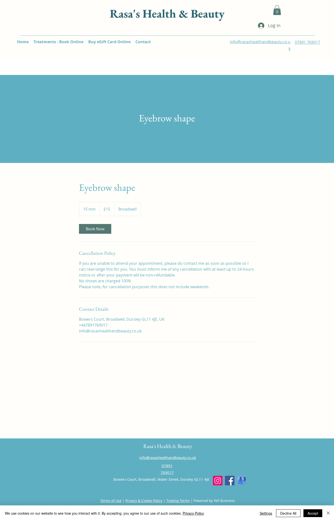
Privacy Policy (193, 513)
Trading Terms (178, 500)
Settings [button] (266, 513)
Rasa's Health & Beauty (167, 13)
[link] (95, 229)
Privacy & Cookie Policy (143, 500)
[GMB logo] (241, 480)
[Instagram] (218, 480)
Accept (313, 513)
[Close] (328, 513)
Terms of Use (111, 500)
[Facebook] (229, 480)
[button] (277, 10)
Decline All (288, 513)
